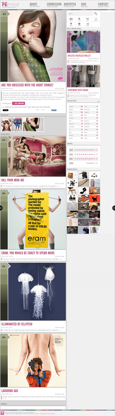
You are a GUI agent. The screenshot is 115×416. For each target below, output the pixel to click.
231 (97, 132)
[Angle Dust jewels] (94, 178)
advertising (8, 107)
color (70, 121)
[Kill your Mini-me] (37, 176)
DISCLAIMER (51, 413)
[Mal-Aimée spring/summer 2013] (72, 225)
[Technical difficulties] (94, 225)
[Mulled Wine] (94, 210)
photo (37, 107)
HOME (7, 413)
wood (70, 132)
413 (97, 109)
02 (77, 150)
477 (97, 106)
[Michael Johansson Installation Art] (72, 210)
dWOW (20, 412)
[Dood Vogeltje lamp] (94, 218)
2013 (71, 150)
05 (83, 150)
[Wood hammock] (83, 186)
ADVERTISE (70, 5)
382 (97, 112)
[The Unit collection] (83, 178)
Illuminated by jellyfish (16, 324)
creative (25, 107)
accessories (87, 109)
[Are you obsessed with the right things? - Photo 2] (33, 131)
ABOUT (35, 5)
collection (71, 124)
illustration (87, 124)
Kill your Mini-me (12, 180)
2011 (71, 159)
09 (91, 150)
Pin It (43, 110)
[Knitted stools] (72, 233)
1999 (82, 109)
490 (82, 138)
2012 (71, 154)
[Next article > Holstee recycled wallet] (113, 208)
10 (92, 150)
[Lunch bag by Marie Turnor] (72, 178)
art (70, 130)
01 (75, 150)
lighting (86, 130)
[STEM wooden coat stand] (72, 186)
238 (97, 129)
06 (85, 150)
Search (96, 14)
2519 (82, 106)
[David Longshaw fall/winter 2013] (94, 186)
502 (82, 135)
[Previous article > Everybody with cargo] (1, 208)
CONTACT (103, 5)
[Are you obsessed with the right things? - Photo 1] (11, 131)
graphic (34, 107)
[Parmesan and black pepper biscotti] (72, 218)
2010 (71, 163)
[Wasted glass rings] (83, 225)
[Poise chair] (72, 194)
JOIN (84, 5)
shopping (86, 112)
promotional (46, 107)
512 (82, 132)
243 (97, 121)
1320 (82, 112)
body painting (18, 107)
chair (85, 115)
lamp (85, 135)
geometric (86, 121)
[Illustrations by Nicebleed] (94, 202)
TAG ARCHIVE (43, 413)
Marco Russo (59, 88)
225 (97, 138)
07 (87, 150)
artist (85, 107)
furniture (71, 118)
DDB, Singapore (19, 103)
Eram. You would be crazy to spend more (28, 253)
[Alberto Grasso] (83, 210)
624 (82, 121)
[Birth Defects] (72, 202)
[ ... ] (58, 186)
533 (82, 129)
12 (96, 150)
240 (97, 124)
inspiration (71, 127)
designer (71, 109)
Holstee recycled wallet (79, 55)
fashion (71, 115)
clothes (71, 138)
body (13, 107)
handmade (86, 127)
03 (79, 150)
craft (85, 118)
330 (97, 115)
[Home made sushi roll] (94, 194)
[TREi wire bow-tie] (83, 218)
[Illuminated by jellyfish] (37, 320)
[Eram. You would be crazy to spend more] (37, 248)
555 (82, 126)
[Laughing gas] (37, 386)
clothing (71, 135)
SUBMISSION (54, 5)
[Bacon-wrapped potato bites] (83, 202)
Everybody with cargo (78, 90)
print (41, 107)
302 (97, 118)
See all (98, 101)
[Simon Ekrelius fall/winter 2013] (83, 233)
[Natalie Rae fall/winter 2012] (94, 233)
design (70, 112)
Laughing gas (9, 391)
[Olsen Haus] (83, 194)
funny (29, 107)
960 (82, 115)
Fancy (37, 110)
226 (97, 135)
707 (82, 118)
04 (81, 150)
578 (82, 124)
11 (94, 150)
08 (89, 150)
